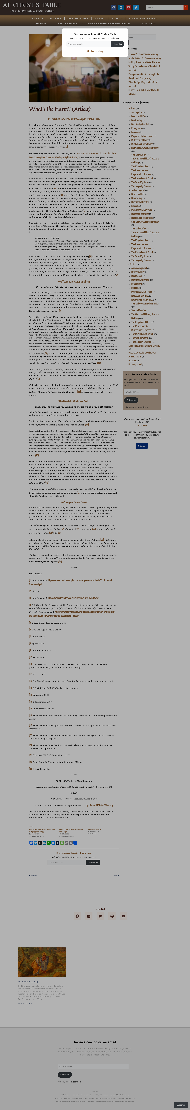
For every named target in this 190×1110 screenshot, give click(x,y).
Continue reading (95, 51)
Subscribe (117, 44)
